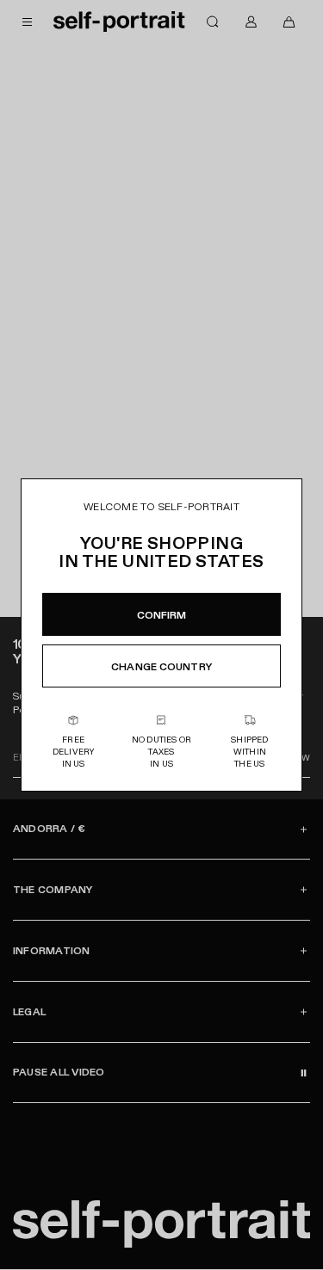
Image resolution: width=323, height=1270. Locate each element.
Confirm (162, 615)
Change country (161, 667)
